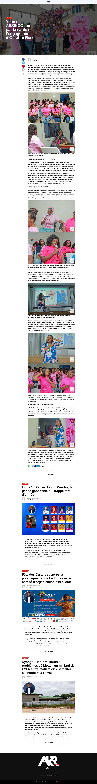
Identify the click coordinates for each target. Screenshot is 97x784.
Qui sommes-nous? (52, 775)
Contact (42, 775)
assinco (37, 470)
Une (49, 470)
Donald (35, 60)
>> (43, 466)
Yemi (52, 470)
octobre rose (43, 470)
